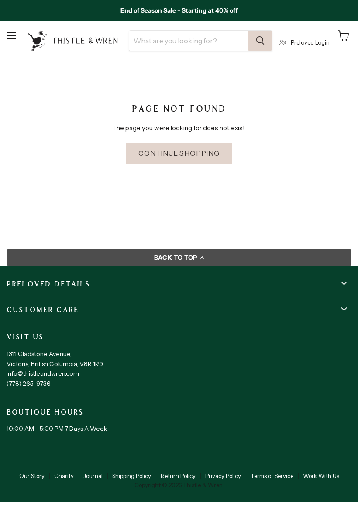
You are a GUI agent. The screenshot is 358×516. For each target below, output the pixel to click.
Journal (93, 475)
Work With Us (321, 475)
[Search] (260, 41)
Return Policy (178, 475)
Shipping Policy (131, 475)
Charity (64, 475)
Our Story (32, 475)
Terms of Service (272, 475)
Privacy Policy (223, 475)
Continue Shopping (179, 153)
